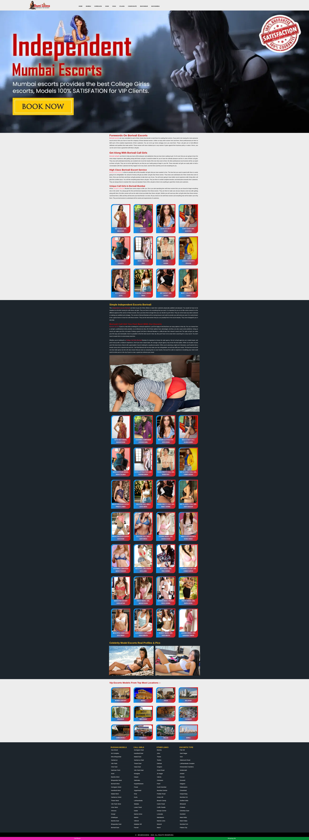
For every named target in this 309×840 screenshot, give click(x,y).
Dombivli (182, 814)
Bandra (159, 750)
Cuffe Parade (161, 807)
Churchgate (132, 6)
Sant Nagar (183, 753)
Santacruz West (116, 797)
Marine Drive (138, 814)
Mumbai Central (162, 790)
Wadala (136, 804)
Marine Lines (161, 821)
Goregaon (98, 6)
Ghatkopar (114, 817)
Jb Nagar (160, 773)
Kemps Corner (161, 810)
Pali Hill (182, 750)
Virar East (114, 767)
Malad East (137, 757)
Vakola (159, 777)
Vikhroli (136, 821)
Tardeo (159, 760)
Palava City (183, 827)
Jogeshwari (137, 790)
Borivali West (115, 784)
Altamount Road (185, 760)
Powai (136, 787)
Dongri (113, 814)
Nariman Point (115, 770)
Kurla (135, 797)
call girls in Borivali (118, 188)
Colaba (122, 6)
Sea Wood (114, 750)
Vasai (114, 6)
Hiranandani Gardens (187, 767)
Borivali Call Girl (114, 326)
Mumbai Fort (184, 824)
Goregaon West (116, 787)
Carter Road (161, 804)
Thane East (137, 763)
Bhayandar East (116, 824)
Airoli (112, 773)
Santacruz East (139, 760)
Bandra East (115, 821)
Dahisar (159, 763)
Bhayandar (144, 6)
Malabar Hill (138, 824)
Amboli (182, 773)
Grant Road (160, 770)
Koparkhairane (138, 784)
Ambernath (183, 770)
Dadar (136, 810)
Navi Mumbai (155, 6)
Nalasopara (183, 787)
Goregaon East (139, 750)
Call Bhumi (77, 838)
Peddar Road (161, 794)
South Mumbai (161, 787)
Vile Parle (114, 763)
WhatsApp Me (232, 838)
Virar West (114, 807)
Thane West (115, 800)
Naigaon (182, 784)
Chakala (182, 807)
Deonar (182, 777)
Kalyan (136, 777)
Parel (158, 784)
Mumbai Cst (184, 797)
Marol (159, 827)
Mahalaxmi (160, 817)
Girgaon (159, 767)
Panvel (136, 827)
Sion (181, 757)
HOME (80, 6)
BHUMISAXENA (143, 835)
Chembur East (184, 810)
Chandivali (183, 790)
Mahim (136, 817)
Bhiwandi (183, 804)
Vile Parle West (116, 804)
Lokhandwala (138, 800)
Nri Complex (115, 753)
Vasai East (137, 767)
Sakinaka (137, 780)
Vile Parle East (138, 770)
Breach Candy (161, 800)
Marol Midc (183, 817)
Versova (113, 810)
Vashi (107, 6)
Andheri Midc (184, 800)
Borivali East (115, 827)
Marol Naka (183, 821)
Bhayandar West (116, 780)
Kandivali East (138, 753)
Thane (159, 757)
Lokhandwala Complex (187, 763)
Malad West (115, 794)
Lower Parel (138, 807)
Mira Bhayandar (116, 757)
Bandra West (115, 777)
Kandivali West (116, 790)
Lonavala (160, 814)
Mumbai (88, 6)
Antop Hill (160, 797)
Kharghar (137, 773)
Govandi (182, 780)
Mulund (159, 824)
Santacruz (114, 760)
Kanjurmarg (183, 794)
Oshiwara (160, 780)
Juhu (158, 753)
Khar (135, 794)
